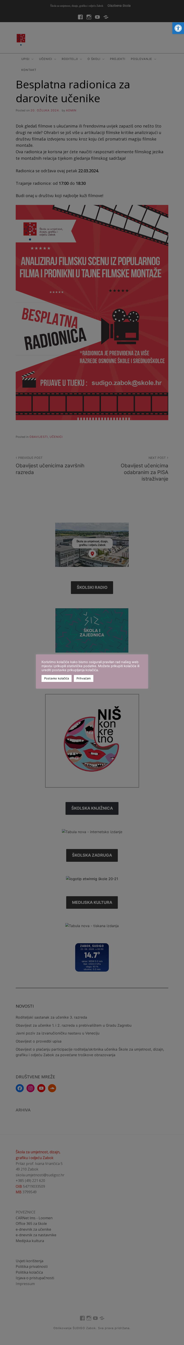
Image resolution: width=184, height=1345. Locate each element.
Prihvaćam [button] (84, 678)
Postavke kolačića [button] (56, 678)
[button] (178, 28)
